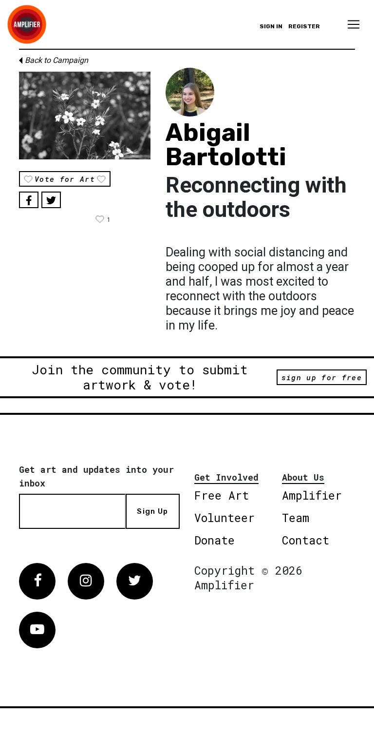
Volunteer (224, 517)
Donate (214, 540)
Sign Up (152, 511)
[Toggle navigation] (353, 24)
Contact (305, 540)
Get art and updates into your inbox (96, 476)
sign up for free (321, 377)
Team (295, 517)
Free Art (221, 495)
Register (304, 26)
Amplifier (312, 495)
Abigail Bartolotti (226, 145)
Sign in (271, 26)
